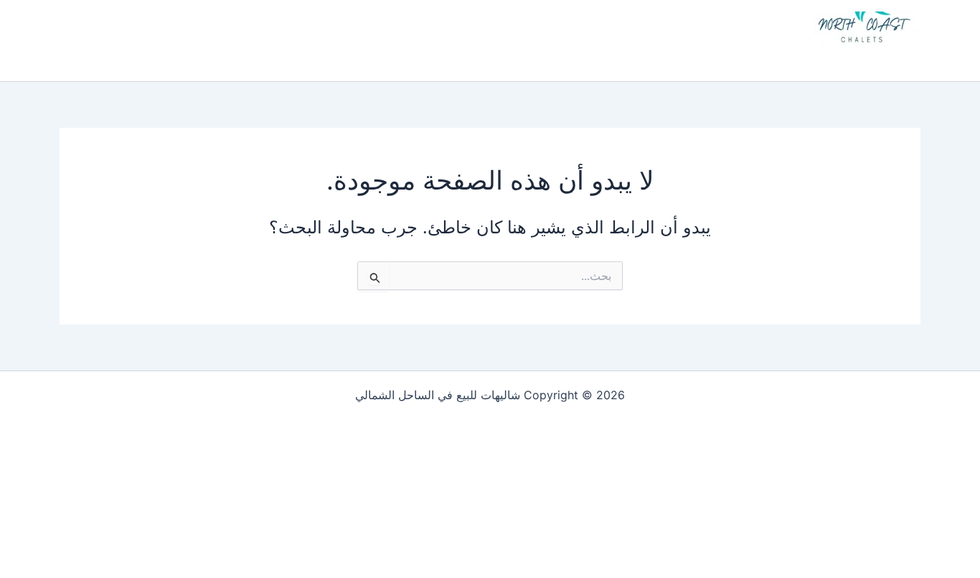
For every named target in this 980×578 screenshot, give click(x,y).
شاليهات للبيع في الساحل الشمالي (788, 58)
